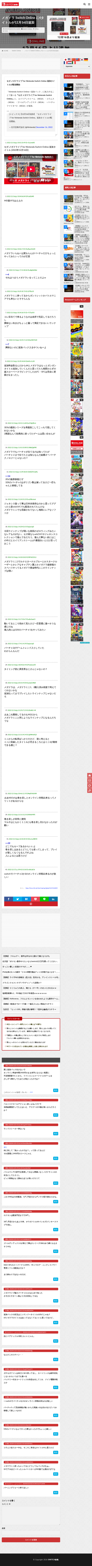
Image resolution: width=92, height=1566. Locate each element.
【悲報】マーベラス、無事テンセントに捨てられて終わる (82, 247)
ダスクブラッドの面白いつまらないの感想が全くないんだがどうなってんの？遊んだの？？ (82, 124)
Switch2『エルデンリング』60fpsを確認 (82, 142)
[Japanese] (66, 59)
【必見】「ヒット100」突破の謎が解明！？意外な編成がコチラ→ (29, 1009)
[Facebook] (8, 899)
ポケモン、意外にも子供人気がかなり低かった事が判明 (82, 208)
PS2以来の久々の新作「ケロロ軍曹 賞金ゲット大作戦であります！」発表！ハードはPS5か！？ (31, 972)
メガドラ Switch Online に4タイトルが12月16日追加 (41, 50)
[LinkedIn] (53, 899)
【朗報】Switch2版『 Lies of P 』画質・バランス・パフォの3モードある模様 (82, 104)
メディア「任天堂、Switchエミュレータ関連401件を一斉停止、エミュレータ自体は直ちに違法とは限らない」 (77, 174)
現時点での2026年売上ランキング (82, 113)
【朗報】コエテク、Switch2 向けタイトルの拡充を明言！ (82, 227)
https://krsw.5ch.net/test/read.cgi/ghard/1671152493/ (42, 888)
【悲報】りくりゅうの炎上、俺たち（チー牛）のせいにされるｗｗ (29, 988)
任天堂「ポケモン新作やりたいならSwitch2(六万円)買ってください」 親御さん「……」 (31, 961)
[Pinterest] (31, 903)
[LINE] (44, 899)
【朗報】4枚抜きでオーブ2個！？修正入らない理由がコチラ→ (28, 1004)
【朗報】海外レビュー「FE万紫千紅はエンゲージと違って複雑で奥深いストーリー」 (82, 278)
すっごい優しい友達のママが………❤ (17, 967)
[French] (66, 62)
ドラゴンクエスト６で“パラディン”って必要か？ (22, 983)
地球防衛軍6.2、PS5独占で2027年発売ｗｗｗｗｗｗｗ (25, 993)
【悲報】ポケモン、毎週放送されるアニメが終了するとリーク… (82, 218)
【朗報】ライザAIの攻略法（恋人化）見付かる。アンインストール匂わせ (31, 977)
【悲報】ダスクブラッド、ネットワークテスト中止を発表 (82, 287)
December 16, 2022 (44, 127)
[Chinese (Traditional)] (78, 59)
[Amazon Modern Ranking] (85, 643)
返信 (55, 1090)
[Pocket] (35, 899)
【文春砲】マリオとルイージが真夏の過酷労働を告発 (82, 133)
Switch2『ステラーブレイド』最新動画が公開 (82, 94)
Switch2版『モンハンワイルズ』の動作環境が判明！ (82, 256)
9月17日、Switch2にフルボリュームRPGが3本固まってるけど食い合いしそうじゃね (82, 267)
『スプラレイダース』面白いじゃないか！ (82, 162)
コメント (6, 1504)
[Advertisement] (46, 63)
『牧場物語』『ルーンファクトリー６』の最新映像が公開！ (82, 86)
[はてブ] (26, 899)
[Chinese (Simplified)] (74, 59)
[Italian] (74, 62)
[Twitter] (17, 899)
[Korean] (82, 59)
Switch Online (27, 29)
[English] (70, 59)
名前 (3, 1528)
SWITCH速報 (53, 1560)
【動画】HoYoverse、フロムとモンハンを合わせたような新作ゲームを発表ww (31, 999)
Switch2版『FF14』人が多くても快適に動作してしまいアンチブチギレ (82, 198)
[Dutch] (70, 62)
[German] (86, 59)
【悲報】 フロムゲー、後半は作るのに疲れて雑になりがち (26, 956)
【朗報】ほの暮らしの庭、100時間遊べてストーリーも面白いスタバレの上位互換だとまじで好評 (82, 153)
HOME (6, 51)
